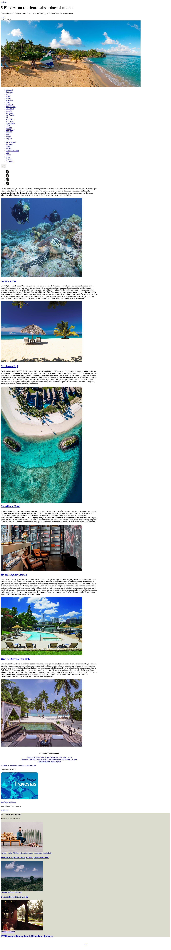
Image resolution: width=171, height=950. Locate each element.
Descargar (4, 810)
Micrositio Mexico (26, 853)
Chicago (9, 111)
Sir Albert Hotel (10, 506)
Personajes (38, 853)
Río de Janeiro (11, 142)
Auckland (9, 90)
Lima (7, 134)
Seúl (7, 153)
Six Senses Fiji (9, 366)
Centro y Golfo (6, 853)
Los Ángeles (10, 115)
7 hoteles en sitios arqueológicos (49, 761)
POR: (3, 17)
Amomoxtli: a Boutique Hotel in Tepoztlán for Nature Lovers (49, 757)
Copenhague (10, 123)
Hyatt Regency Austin (14, 574)
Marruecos (9, 105)
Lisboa (8, 136)
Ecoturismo (5, 765)
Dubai (8, 125)
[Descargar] (19, 798)
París (7, 140)
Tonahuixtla (47, 853)
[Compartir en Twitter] (7, 177)
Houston (9, 132)
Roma (8, 146)
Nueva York (10, 119)
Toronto (8, 159)
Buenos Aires (10, 107)
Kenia (8, 102)
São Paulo (9, 144)
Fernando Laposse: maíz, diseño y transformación (25, 857)
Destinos (4, 892)
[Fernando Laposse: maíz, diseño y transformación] (22, 851)
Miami (8, 117)
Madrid (8, 94)
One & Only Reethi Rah (15, 658)
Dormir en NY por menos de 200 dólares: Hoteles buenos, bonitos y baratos (49, 759)
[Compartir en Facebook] (7, 173)
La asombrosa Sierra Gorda (14, 897)
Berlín (8, 96)
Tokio (8, 157)
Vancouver (9, 161)
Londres (9, 138)
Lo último (11, 931)
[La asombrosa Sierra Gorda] (22, 891)
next (85, 944)
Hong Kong (10, 130)
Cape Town (10, 109)
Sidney (8, 155)
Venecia (8, 149)
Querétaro (18, 892)
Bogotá (8, 98)
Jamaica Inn (8, 280)
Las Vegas (9, 113)
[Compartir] (3, 166)
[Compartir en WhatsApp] (7, 181)
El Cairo (9, 128)
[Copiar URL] (7, 185)
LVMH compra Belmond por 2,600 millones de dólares (27, 936)
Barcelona (9, 92)
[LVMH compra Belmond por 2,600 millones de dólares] (22, 930)
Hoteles (4, 2)
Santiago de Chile (12, 151)
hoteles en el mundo (17, 765)
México (16, 853)
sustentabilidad (30, 765)
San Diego (9, 121)
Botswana (9, 100)
